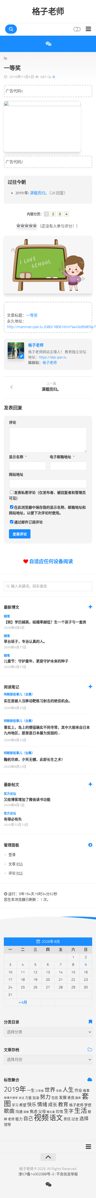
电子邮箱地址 (62, 457)
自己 (28, 1119)
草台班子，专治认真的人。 (25, 641)
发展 (63, 1097)
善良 (70, 1098)
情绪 (42, 1104)
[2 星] (22, 225)
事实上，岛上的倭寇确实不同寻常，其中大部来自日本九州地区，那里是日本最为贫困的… (47, 730)
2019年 (15, 1089)
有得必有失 (13, 819)
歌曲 (9, 1111)
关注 (21, 1098)
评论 (12, 422)
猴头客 (51, 1112)
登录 (12, 855)
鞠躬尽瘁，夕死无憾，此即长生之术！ (34, 759)
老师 (11, 1119)
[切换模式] (76, 29)
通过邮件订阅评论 (28, 522)
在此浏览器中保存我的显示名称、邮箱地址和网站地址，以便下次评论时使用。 (47, 510)
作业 (78, 1090)
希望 (22, 1105)
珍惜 (59, 1112)
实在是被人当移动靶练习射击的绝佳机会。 (38, 701)
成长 (52, 1104)
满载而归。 (39, 193)
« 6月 (23, 1002)
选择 (84, 1119)
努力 (45, 1097)
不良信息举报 (67, 1174)
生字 (68, 1111)
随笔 (7, 616)
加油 (36, 1098)
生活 (80, 1110)
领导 (7, 1125)
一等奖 (32, 315)
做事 (86, 1090)
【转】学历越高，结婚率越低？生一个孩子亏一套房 (45, 622)
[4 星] (31, 225)
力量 (28, 1098)
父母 (42, 1111)
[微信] (48, 44)
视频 (41, 1117)
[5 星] (35, 225)
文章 (15, 864)
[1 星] (18, 225)
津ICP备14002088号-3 (36, 1174)
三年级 (39, 1090)
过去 (75, 1119)
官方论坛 (10, 794)
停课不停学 (11, 1098)
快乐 (31, 1104)
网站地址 (16, 474)
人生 (68, 1089)
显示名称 (18, 457)
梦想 (87, 1105)
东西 (59, 1090)
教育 (63, 1104)
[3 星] (27, 225)
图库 (78, 1098)
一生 (31, 1090)
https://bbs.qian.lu (52, 357)
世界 (50, 1090)
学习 (15, 1105)
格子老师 (48, 11)
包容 (54, 1098)
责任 (67, 1119)
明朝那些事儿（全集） (19, 694)
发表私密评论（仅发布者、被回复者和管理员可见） (47, 496)
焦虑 (33, 1111)
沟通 (19, 1112)
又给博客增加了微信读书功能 (27, 799)
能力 (19, 1119)
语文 (56, 1118)
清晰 (26, 1112)
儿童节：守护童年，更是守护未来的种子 (36, 661)
